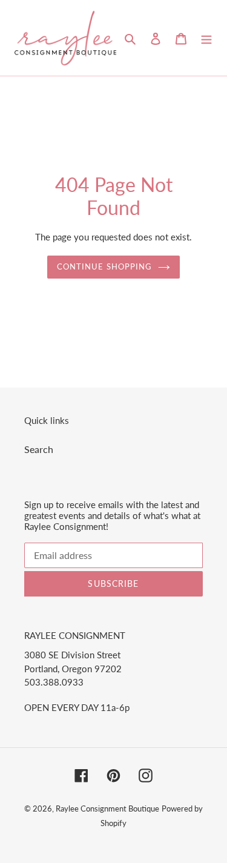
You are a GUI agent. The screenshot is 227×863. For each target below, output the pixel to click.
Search (38, 449)
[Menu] (206, 37)
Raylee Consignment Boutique (107, 808)
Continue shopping (104, 266)
